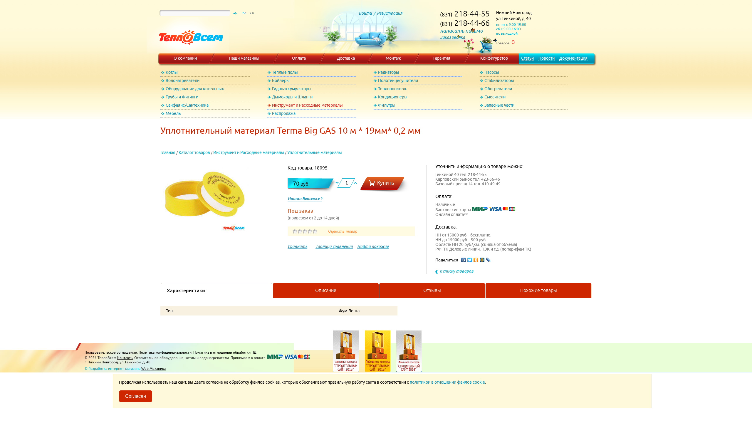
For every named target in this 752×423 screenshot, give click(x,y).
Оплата (299, 58)
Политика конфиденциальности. (165, 352)
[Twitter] (470, 260)
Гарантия (441, 58)
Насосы (491, 72)
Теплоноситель (392, 88)
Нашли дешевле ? (305, 199)
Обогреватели (498, 88)
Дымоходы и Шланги (292, 97)
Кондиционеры (392, 97)
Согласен (135, 396)
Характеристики (186, 290)
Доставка (346, 58)
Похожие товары (538, 290)
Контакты (125, 357)
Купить (385, 183)
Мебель (173, 113)
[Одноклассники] (476, 260)
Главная (167, 152)
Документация (573, 58)
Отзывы (432, 290)
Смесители (495, 97)
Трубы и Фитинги (182, 97)
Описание (325, 290)
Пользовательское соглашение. (111, 352)
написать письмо (461, 31)
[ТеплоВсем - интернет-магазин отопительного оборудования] (189, 50)
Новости (546, 58)
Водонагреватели (182, 80)
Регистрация (389, 13)
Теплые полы (285, 72)
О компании (185, 58)
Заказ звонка (452, 37)
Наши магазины (244, 58)
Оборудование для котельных (195, 88)
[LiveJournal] (488, 260)
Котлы (172, 72)
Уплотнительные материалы (314, 152)
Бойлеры (281, 80)
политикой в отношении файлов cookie (447, 382)
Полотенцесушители (398, 80)
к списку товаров (457, 271)
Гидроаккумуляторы (291, 88)
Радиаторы (388, 72)
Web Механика (153, 368)
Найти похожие (373, 246)
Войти (365, 13)
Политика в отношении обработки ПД (224, 352)
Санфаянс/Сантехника (187, 105)
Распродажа (284, 113)
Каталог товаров (194, 152)
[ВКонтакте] (464, 260)
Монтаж (393, 58)
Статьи (527, 58)
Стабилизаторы (499, 80)
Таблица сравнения (334, 246)
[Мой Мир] (482, 260)
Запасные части (499, 105)
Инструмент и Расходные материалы (307, 105)
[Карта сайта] (252, 14)
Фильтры (386, 105)
